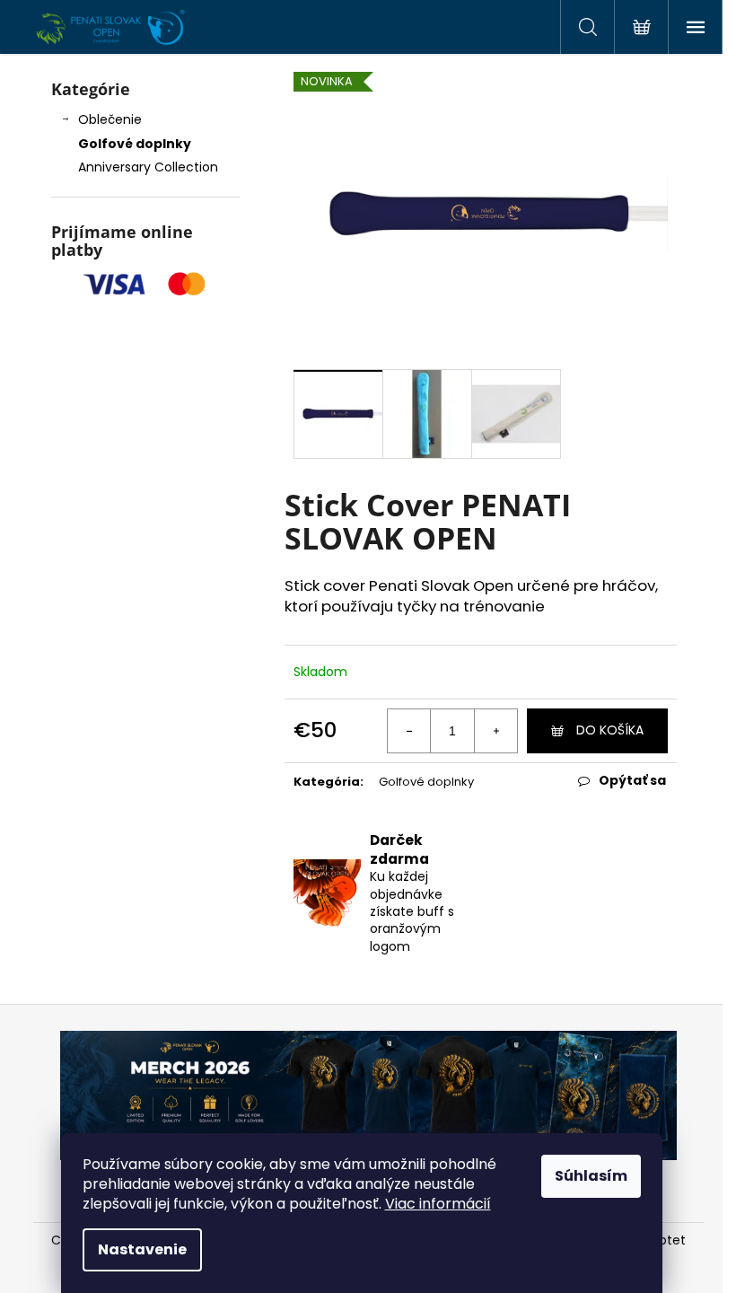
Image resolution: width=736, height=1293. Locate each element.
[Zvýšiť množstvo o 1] (495, 730)
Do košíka (610, 730)
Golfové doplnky (134, 144)
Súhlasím (591, 1175)
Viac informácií (438, 1203)
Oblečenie (110, 119)
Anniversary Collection (148, 167)
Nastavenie (142, 1249)
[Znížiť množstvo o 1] (409, 730)
